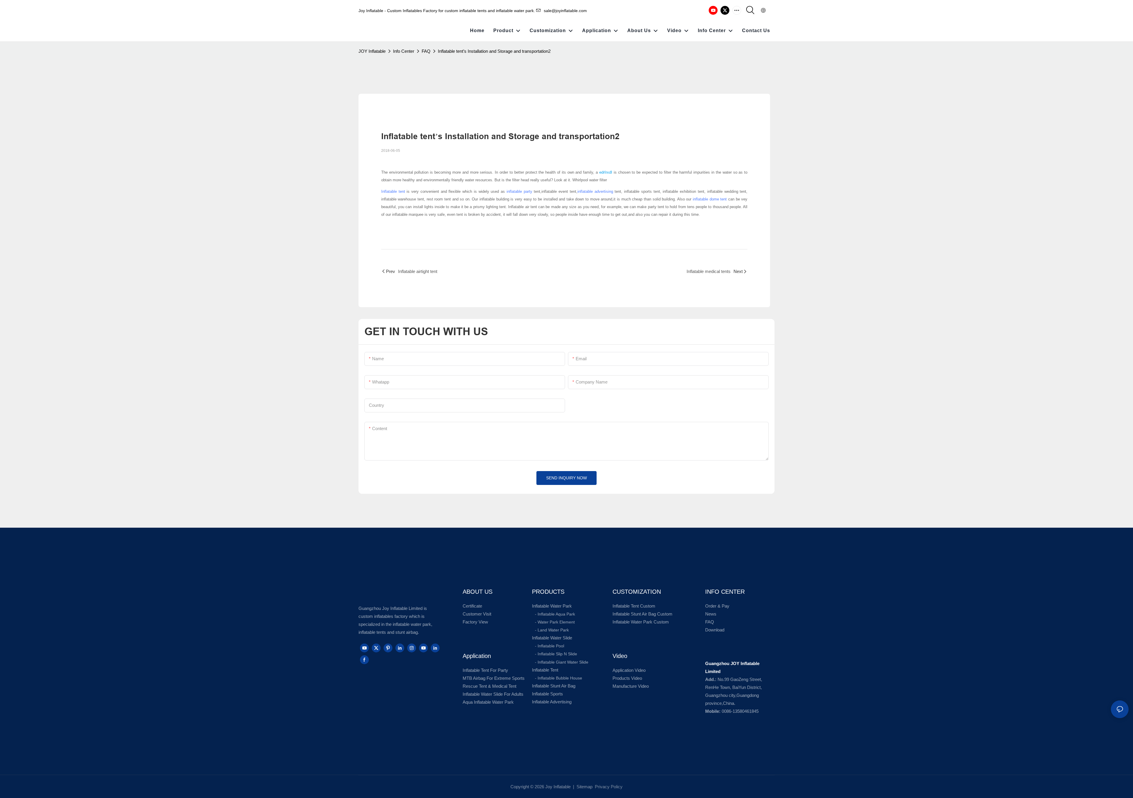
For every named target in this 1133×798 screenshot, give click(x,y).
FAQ (426, 51)
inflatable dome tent (710, 199)
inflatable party (519, 191)
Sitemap (583, 786)
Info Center (403, 51)
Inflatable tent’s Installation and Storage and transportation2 (494, 51)
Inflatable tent (393, 191)
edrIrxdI (606, 172)
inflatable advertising (595, 191)
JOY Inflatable (372, 51)
